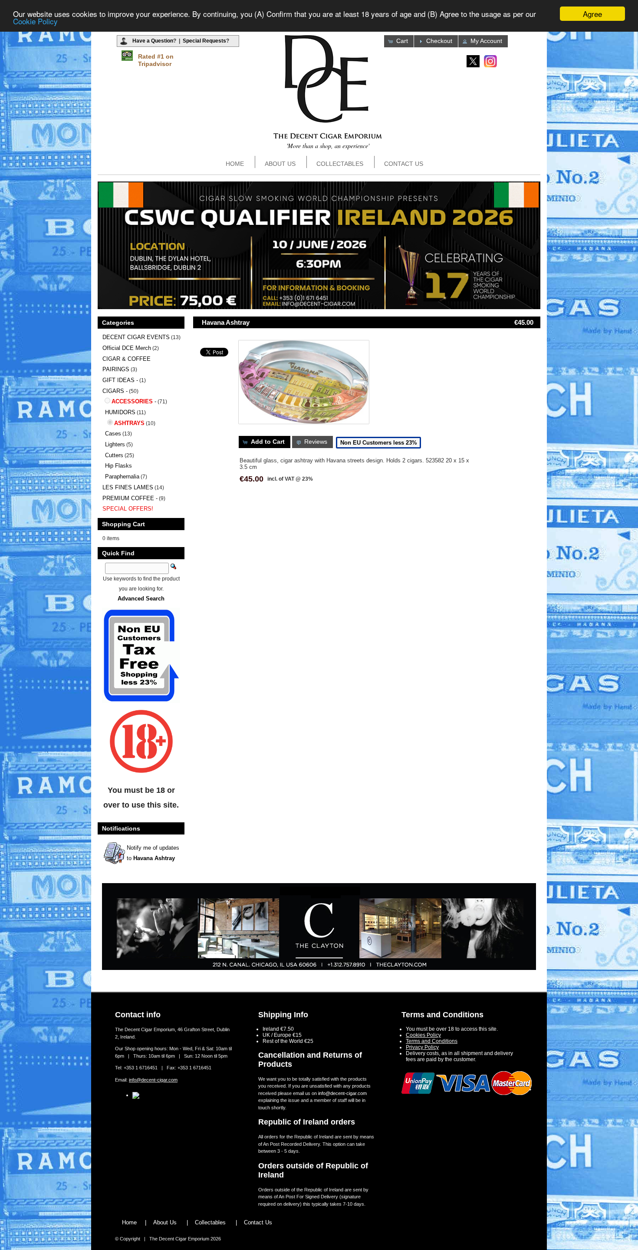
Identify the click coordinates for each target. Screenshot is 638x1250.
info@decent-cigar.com (153, 1079)
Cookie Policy (35, 21)
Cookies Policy (423, 1035)
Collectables (339, 163)
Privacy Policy (422, 1047)
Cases (113, 433)
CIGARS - (115, 391)
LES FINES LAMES (127, 487)
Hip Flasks (118, 465)
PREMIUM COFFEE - (130, 498)
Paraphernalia (122, 476)
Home (235, 163)
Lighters (115, 444)
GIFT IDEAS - (120, 380)
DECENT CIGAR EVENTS (136, 337)
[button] (399, 41)
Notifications (121, 828)
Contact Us (403, 163)
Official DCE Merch (126, 348)
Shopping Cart (123, 524)
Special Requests (204, 41)
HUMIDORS (120, 412)
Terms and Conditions (431, 1041)
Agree (592, 13)
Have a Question (152, 41)
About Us (280, 163)
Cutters (114, 455)
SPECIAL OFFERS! (127, 508)
